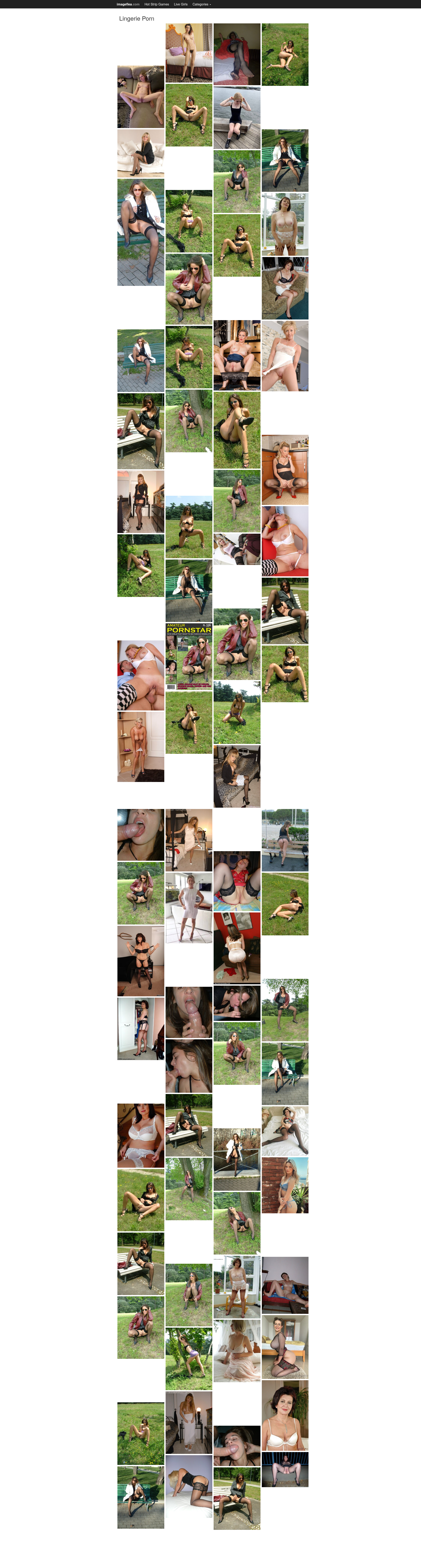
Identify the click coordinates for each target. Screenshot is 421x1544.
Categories (201, 4)
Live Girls (181, 4)
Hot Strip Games (157, 4)
